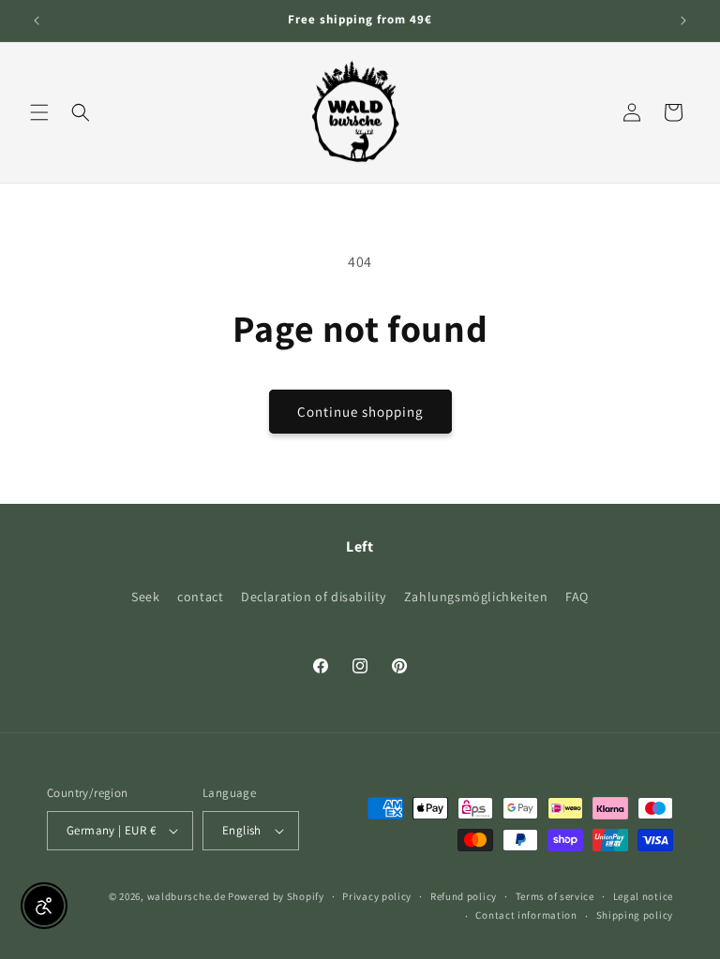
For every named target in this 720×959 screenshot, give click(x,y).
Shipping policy (635, 915)
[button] (39, 112)
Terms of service (555, 896)
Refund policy (463, 896)
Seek (145, 596)
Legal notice (643, 896)
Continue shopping (360, 411)
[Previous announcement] (36, 20)
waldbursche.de (186, 896)
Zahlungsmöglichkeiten (476, 596)
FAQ (577, 596)
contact (200, 596)
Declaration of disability (313, 596)
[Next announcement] (683, 20)
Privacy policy (377, 896)
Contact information (526, 915)
